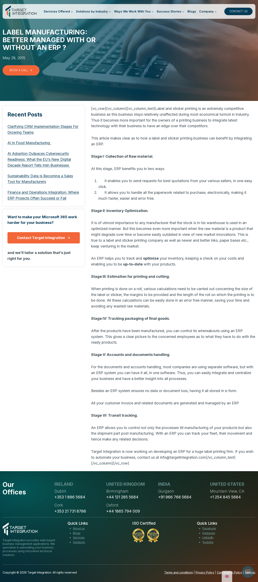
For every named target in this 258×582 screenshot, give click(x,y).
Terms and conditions (178, 572)
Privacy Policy (205, 572)
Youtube (207, 542)
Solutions (79, 542)
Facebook (209, 528)
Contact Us (238, 11)
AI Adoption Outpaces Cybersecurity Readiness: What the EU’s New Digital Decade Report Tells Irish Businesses (39, 159)
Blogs (191, 11)
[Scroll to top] (247, 564)
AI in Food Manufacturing (29, 143)
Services (79, 537)
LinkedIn (207, 537)
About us (79, 528)
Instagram (208, 533)
